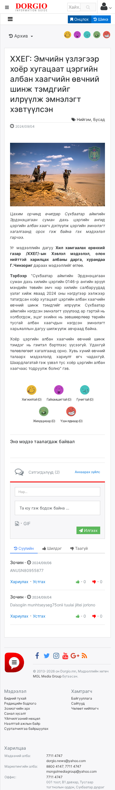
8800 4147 (54, 766)
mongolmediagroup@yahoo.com (71, 771)
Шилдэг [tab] (54, 548)
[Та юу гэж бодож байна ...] (57, 508)
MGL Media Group (47, 676)
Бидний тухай (15, 698)
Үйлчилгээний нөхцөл (22, 718)
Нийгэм (84, 119)
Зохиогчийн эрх (17, 708)
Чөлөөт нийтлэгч (85, 708)
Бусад (99, 119)
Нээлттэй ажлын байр (22, 723)
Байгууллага (81, 698)
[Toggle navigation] (10, 19)
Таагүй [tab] (81, 548)
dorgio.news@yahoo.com (66, 761)
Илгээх (90, 530)
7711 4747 (54, 756)
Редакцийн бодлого (20, 703)
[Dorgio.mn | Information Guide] (14, 662)
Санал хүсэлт (15, 713)
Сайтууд (78, 703)
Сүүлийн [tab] (25, 548)
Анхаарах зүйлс (87, 472)
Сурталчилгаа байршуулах (26, 728)
